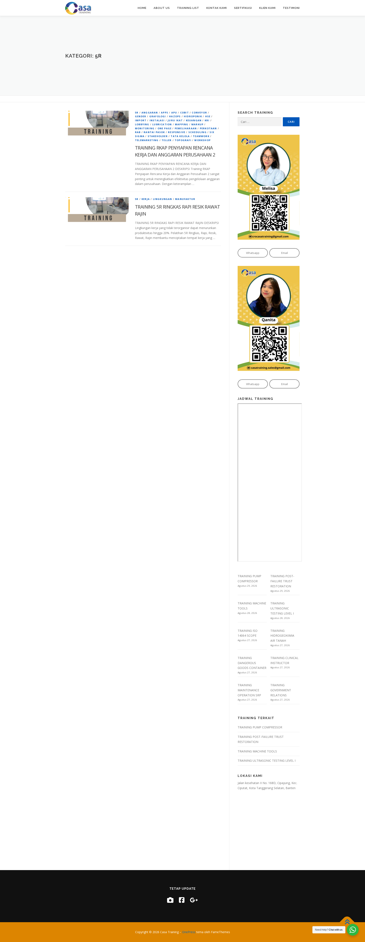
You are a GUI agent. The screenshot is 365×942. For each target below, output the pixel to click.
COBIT (184, 112)
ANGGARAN (150, 112)
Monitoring (144, 128)
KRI (207, 120)
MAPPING (181, 124)
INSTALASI (157, 120)
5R (136, 112)
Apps (164, 112)
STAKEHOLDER (158, 136)
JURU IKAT (175, 120)
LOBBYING (142, 124)
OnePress (188, 932)
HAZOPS (175, 116)
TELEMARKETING (147, 140)
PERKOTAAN (208, 128)
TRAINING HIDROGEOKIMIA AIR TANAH (282, 636)
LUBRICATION (162, 124)
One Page (165, 128)
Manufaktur (185, 199)
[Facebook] (181, 900)
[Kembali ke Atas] (347, 922)
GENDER (140, 116)
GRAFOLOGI (157, 116)
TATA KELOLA (180, 136)
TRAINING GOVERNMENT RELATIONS (280, 690)
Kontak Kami (216, 7)
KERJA (146, 199)
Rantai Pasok (154, 132)
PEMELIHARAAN (186, 128)
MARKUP (197, 124)
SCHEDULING (197, 132)
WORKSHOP (202, 140)
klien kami (267, 7)
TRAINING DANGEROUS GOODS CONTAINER (252, 663)
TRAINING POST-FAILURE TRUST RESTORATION (282, 581)
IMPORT (140, 120)
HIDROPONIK (193, 116)
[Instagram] (170, 900)
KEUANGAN (194, 120)
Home (142, 7)
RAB (138, 132)
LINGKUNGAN (162, 199)
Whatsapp (252, 253)
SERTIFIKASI (243, 7)
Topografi (183, 140)
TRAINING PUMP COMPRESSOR (260, 727)
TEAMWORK (201, 136)
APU (174, 112)
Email (284, 253)
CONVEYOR (199, 112)
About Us (162, 7)
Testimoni (291, 7)
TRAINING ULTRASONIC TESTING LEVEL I (282, 608)
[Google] (194, 900)
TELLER (167, 140)
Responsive (176, 132)
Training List (188, 7)
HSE (208, 116)
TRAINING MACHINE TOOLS (257, 751)
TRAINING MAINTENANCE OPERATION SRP (249, 690)
